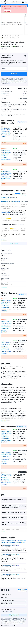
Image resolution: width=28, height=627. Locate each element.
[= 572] (6, 348)
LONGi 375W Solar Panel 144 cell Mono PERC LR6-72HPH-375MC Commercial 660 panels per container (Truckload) (19, 325)
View (24, 143)
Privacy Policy (6, 83)
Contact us (20, 623)
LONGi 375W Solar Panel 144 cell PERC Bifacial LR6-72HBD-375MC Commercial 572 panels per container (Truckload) (19, 346)
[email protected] (5, 212)
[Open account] (23, 2)
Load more (4, 240)
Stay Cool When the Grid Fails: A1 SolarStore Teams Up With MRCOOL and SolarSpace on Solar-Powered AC (14, 560)
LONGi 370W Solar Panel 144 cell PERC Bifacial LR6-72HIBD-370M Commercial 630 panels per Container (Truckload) (19, 304)
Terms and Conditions (20, 82)
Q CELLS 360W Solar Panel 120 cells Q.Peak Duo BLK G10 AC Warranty (13, 110)
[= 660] (6, 327)
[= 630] (6, 306)
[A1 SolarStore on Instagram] (6, 590)
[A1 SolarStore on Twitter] (4, 590)
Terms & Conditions (11, 619)
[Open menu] (2, 2)
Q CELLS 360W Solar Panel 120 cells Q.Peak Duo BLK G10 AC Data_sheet (13, 114)
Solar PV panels (15, 545)
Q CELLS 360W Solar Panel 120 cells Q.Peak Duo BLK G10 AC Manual (13, 105)
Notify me (14, 73)
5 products (21, 122)
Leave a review (14, 243)
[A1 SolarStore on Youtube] (8, 590)
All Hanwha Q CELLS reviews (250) (10, 201)
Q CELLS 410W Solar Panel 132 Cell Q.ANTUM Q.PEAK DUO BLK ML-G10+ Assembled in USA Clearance (20, 131)
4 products (21, 294)
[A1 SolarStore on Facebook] (2, 590)
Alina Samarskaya (7, 545)
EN (10, 615)
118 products (20, 426)
